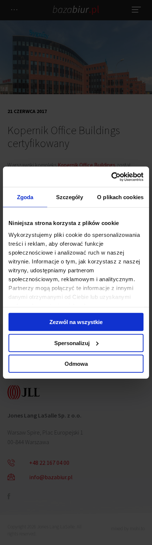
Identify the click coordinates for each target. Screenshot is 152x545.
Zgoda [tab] (25, 197)
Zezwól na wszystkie (76, 322)
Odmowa (76, 364)
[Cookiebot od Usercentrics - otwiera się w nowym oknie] (111, 176)
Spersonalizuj (72, 343)
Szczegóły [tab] (69, 197)
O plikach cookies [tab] (120, 197)
